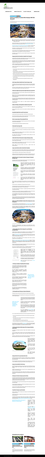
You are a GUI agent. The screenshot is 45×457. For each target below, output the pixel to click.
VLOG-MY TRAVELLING (27, 11)
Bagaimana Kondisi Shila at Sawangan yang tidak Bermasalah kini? (17, 446)
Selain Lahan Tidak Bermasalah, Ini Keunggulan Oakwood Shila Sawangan (15, 303)
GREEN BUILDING (36, 11)
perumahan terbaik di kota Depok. (29, 43)
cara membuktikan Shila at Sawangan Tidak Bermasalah (31, 407)
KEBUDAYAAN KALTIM (17, 11)
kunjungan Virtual (25, 323)
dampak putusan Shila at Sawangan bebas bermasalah (24, 398)
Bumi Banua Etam (8, 11)
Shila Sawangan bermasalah (29, 203)
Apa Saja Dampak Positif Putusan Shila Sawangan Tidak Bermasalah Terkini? (29, 446)
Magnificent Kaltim (8, 8)
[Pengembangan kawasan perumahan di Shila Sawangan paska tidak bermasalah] (22, 30)
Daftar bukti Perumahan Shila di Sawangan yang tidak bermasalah (20, 45)
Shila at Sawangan (30, 309)
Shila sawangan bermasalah (18, 234)
